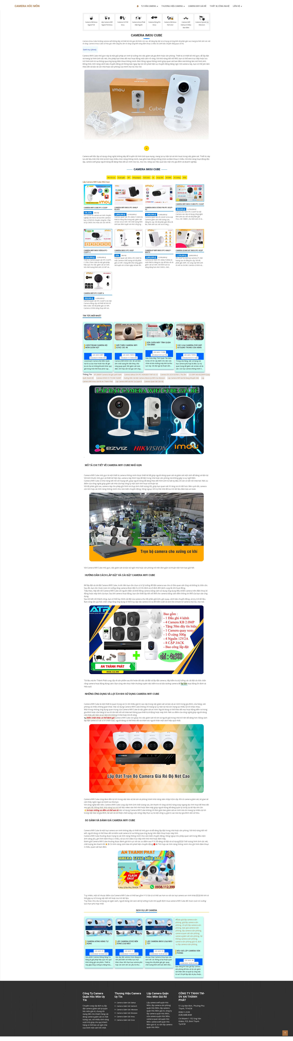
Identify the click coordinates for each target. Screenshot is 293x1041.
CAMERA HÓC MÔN (27, 6)
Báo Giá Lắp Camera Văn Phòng (188, 952)
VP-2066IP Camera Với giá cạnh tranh (108, 374)
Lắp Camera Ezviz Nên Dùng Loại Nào (127, 942)
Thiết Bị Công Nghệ (219, 6)
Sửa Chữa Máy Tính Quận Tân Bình (159, 343)
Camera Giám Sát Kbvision (127, 1013)
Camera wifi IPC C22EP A (94, 293)
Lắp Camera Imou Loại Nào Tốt (159, 942)
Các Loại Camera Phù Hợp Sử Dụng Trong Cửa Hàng (189, 346)
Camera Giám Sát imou (126, 1016)
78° (129, 178)
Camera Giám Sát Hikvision (127, 1009)
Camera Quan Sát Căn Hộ (153, 381)
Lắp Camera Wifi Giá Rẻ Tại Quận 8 (128, 381)
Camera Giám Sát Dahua (126, 1002)
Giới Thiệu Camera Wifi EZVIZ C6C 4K (126, 346)
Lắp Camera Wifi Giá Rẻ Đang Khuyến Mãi (183, 378)
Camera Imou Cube (146, 35)
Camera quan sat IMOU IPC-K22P (189, 250)
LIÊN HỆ (236, 6)
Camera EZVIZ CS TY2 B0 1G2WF (108, 378)
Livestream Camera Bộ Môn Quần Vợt (96, 346)
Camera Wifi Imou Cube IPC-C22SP (190, 204)
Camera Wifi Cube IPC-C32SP (95, 208)
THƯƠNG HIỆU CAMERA (172, 6)
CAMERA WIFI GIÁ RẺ (197, 6)
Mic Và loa (111, 178)
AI (153, 178)
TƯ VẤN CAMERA (148, 6)
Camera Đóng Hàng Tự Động (97, 942)
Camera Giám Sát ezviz (126, 1020)
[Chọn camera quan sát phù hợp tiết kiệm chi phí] (208, 22)
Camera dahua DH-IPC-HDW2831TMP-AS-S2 (141, 374)
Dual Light (121, 178)
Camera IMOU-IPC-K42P (124, 250)
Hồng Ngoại (137, 178)
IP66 (184, 178)
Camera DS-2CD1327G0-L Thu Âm (173, 374)
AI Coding (177, 178)
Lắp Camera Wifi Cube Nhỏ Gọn (96, 182)
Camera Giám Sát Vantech (127, 1006)
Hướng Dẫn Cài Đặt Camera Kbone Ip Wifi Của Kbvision (144, 378)
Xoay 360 (160, 178)
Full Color (146, 178)
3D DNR (168, 178)
